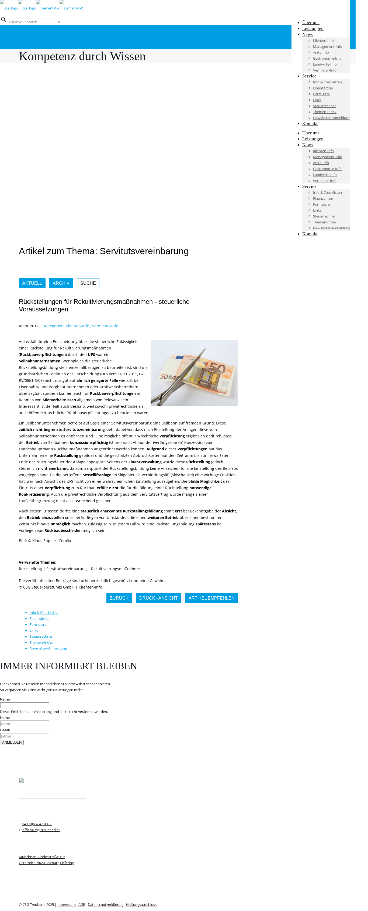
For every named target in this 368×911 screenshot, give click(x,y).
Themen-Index (41, 642)
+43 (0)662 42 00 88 (37, 823)
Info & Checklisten (44, 612)
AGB (81, 904)
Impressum (66, 904)
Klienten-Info (77, 325)
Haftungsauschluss (141, 904)
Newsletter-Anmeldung (48, 648)
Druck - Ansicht (158, 598)
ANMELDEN (12, 742)
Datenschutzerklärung (105, 904)
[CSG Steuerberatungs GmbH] (41, 8)
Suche (88, 283)
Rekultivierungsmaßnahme (115, 568)
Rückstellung (30, 568)
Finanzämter (40, 618)
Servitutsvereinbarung (66, 568)
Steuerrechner (41, 636)
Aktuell (32, 283)
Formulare (38, 624)
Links (34, 630)
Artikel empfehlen (212, 598)
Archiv (61, 283)
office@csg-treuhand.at (41, 829)
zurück (119, 598)
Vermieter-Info (105, 325)
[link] (59, 21)
